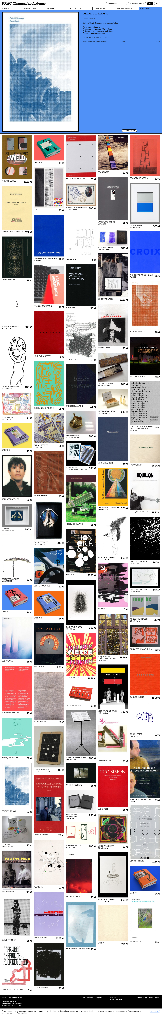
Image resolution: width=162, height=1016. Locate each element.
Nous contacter (116, 999)
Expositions (30, 9)
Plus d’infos (21, 1013)
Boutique (144, 9)
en (157, 4)
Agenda (5, 9)
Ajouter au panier (129, 130)
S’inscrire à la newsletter (12, 997)
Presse (112, 997)
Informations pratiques (92, 997)
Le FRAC (51, 9)
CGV (139, 999)
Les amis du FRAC (9, 1001)
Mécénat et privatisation (12, 1003)
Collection (76, 9)
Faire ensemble (124, 9)
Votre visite (99, 9)
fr (150, 4)
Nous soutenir (137, 4)
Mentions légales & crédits (148, 997)
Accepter (154, 1011)
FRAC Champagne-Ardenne (24, 3)
